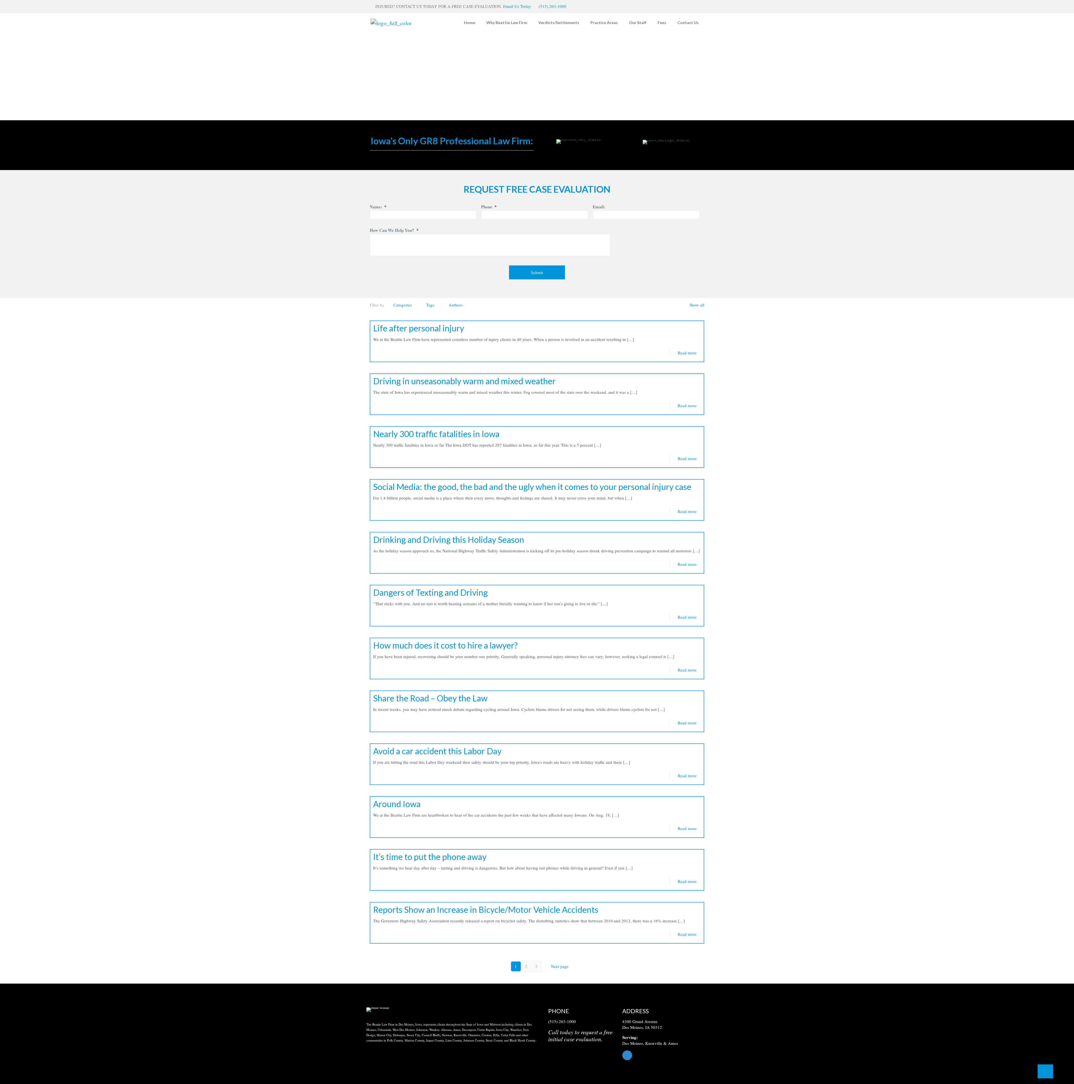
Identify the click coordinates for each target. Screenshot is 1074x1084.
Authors (456, 305)
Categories (403, 305)
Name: (378, 207)
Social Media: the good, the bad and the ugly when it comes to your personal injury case (532, 487)
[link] (377, 1009)
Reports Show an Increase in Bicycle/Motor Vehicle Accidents (485, 909)
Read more (687, 352)
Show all (696, 305)
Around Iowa (397, 804)
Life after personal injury (418, 328)
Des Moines (632, 1043)
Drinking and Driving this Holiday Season (448, 539)
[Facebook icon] (695, 6)
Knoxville (653, 1043)
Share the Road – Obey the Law (430, 698)
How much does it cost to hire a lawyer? (445, 645)
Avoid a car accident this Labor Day (437, 751)
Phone (489, 207)
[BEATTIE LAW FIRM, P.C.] (391, 22)
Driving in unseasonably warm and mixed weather (464, 381)
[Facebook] (665, 1055)
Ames (673, 1043)
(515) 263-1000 (552, 6)
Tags (430, 305)
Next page (560, 966)
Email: (599, 207)
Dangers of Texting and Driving (430, 592)
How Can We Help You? (394, 230)
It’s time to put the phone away (429, 857)
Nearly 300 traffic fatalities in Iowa (436, 434)
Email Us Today (517, 6)
